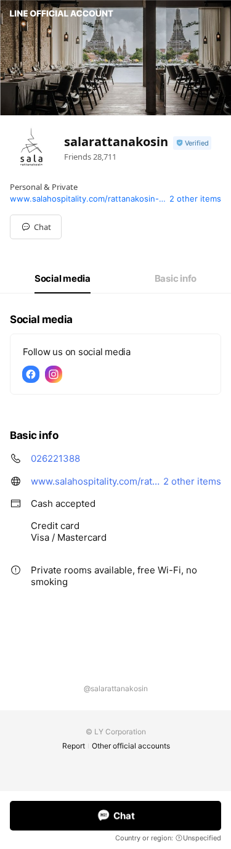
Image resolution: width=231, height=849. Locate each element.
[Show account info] (192, 143)
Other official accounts (131, 745)
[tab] (62, 278)
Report (73, 745)
